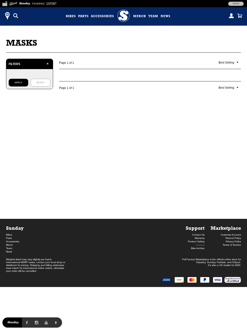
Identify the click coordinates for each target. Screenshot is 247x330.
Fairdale (221, 262)
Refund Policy (233, 238)
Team (153, 16)
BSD (237, 265)
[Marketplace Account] (231, 16)
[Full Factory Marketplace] (5, 3)
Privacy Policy (233, 241)
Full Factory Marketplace (195, 259)
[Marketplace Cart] (240, 16)
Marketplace (226, 228)
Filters (28, 64)
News (165, 16)
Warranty (200, 238)
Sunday (15, 228)
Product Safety (196, 241)
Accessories (102, 16)
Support (236, 4)
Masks (21, 43)
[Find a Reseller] (7, 16)
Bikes (71, 16)
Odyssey (201, 262)
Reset (40, 82)
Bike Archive (198, 248)
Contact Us (198, 234)
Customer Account (231, 234)
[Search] (16, 16)
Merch (139, 16)
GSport (236, 262)
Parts (83, 16)
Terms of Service (232, 245)
